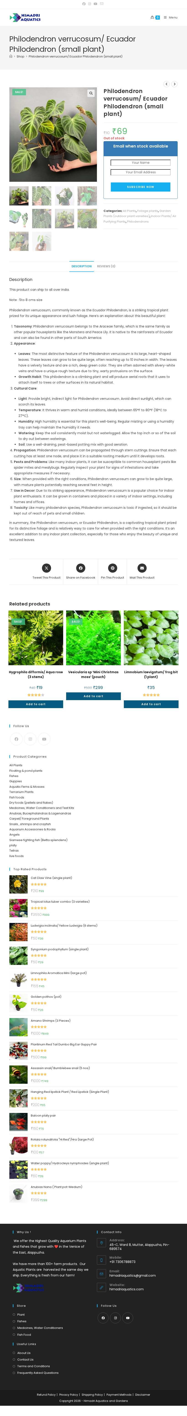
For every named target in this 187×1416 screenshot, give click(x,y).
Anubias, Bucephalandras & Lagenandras (40, 813)
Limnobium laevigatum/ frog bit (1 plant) (151, 674)
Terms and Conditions (33, 1366)
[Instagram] (30, 739)
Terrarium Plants (21, 792)
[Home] (10, 56)
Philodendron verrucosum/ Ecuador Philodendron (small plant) (75, 56)
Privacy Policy (68, 1395)
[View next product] (174, 84)
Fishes (13, 776)
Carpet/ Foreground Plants (29, 818)
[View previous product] (166, 84)
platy (13, 845)
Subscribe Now (140, 187)
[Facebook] (16, 739)
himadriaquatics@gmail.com (132, 1275)
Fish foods (16, 797)
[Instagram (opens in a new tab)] (89, 4)
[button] (91, 93)
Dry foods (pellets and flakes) (31, 802)
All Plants (129, 211)
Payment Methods (119, 1395)
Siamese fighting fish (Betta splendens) (38, 840)
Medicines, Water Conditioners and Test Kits (41, 808)
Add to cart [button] (36, 704)
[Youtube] (44, 739)
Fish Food (24, 1335)
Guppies (15, 781)
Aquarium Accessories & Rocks (32, 829)
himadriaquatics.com (126, 1289)
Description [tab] (82, 266)
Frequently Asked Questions (38, 1373)
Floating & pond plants (25, 771)
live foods (16, 856)
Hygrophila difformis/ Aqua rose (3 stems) (36, 674)
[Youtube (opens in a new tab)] (95, 4)
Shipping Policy (92, 1395)
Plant (21, 1314)
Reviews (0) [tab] (106, 266)
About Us (24, 1353)
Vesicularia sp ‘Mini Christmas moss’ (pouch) (93, 674)
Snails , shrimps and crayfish (30, 824)
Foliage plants (147, 211)
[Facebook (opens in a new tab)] (84, 4)
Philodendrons (138, 221)
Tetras (14, 850)
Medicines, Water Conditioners (40, 1328)
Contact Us (25, 1359)
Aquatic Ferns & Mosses (26, 787)
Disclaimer (142, 1395)
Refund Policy (46, 1395)
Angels (14, 834)
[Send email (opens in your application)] (102, 4)
